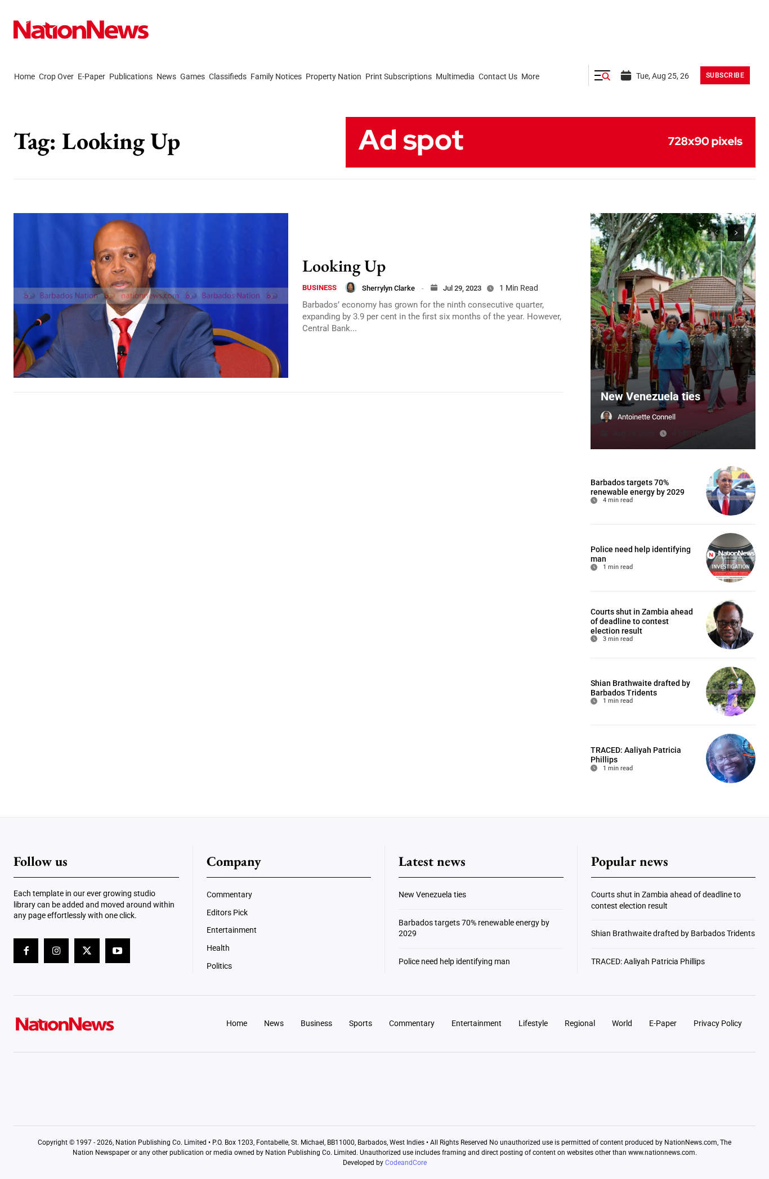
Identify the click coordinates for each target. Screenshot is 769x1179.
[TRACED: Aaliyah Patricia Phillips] (730, 758)
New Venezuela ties (650, 396)
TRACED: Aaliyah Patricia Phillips (648, 961)
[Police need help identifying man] (730, 557)
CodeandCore (406, 1163)
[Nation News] (81, 29)
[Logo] (100, 1024)
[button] (602, 75)
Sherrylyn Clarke (388, 288)
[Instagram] (56, 950)
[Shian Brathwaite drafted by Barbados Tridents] (730, 691)
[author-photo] (350, 287)
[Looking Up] (151, 295)
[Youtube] (117, 950)
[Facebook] (26, 950)
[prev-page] (716, 232)
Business (319, 287)
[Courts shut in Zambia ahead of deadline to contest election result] (730, 624)
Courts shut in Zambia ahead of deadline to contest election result (642, 621)
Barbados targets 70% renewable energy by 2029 (638, 487)
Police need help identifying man (454, 961)
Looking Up (344, 266)
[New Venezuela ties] (673, 331)
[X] (86, 950)
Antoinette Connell (647, 417)
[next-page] (736, 232)
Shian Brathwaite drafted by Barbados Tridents (640, 688)
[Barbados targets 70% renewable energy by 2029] (730, 491)
